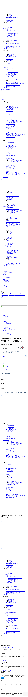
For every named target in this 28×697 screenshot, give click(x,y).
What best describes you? (6, 676)
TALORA (10, 16)
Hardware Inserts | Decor (20, 351)
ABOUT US (8, 23)
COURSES (5, 270)
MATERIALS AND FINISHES (12, 17)
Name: (2, 376)
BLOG (7, 42)
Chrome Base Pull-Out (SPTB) (6, 352)
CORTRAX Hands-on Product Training (11, 40)
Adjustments (12, 351)
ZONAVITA (11, 15)
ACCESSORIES (9, 20)
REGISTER (8, 277)
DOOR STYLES (9, 19)
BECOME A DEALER (11, 27)
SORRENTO (11, 14)
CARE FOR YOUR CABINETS (13, 46)
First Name (3, 671)
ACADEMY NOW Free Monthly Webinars (10, 37)
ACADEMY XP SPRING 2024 (15, 32)
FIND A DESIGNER (10, 47)
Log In (2, 1)
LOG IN (7, 276)
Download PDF (4, 356)
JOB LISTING (11, 26)
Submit (2, 678)
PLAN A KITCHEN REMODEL (13, 43)
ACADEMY (6, 28)
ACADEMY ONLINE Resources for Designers (11, 35)
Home (2, 351)
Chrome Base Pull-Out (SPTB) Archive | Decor (7, 391)
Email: (2, 379)
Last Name (3, 674)
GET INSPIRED (9, 21)
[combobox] (7, 291)
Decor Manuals (6, 351)
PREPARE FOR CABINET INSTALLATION (15, 45)
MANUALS (5, 268)
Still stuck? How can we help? (9, 369)
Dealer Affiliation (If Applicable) (7, 675)
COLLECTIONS (6, 271)
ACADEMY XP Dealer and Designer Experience (12, 30)
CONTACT (5, 48)
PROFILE (5, 274)
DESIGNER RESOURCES (9, 272)
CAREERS (8, 24)
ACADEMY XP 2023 (13, 33)
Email (2, 672)
